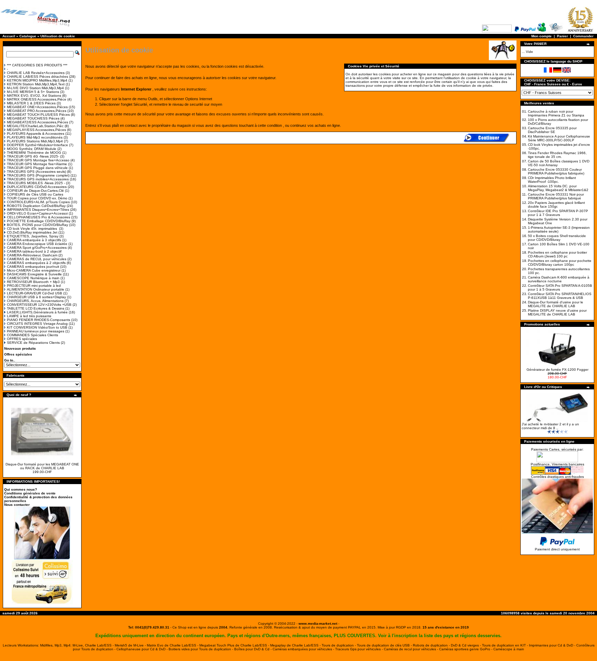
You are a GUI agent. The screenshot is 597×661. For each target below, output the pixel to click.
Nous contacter (17, 505)
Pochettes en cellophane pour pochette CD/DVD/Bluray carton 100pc (559, 262)
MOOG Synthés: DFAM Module (31, 149)
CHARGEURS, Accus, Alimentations (35, 301)
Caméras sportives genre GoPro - (466, 649)
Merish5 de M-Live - (131, 645)
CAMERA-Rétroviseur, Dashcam (32, 255)
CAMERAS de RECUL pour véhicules (36, 259)
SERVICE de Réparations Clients (33, 342)
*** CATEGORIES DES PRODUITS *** (37, 65)
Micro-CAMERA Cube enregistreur (33, 270)
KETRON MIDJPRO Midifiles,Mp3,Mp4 (37, 80)
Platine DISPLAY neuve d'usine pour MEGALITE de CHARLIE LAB (557, 312)
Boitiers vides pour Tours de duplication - (201, 649)
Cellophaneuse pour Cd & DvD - (142, 649)
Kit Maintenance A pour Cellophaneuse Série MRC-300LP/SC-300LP (559, 138)
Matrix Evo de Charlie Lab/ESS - (173, 645)
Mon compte (541, 36)
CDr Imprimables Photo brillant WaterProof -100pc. (552, 179)
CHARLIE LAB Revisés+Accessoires (36, 73)
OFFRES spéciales (22, 339)
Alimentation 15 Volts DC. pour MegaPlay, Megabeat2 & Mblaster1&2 (558, 188)
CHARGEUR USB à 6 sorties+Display (36, 297)
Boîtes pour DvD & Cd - (253, 649)
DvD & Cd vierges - (466, 645)
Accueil (8, 36)
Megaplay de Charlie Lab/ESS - (296, 645)
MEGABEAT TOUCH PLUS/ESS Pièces (38, 114)
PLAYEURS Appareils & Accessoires (35, 133)
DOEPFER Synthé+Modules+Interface (37, 145)
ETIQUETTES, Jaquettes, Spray (32, 236)
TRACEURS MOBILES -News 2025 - (36, 183)
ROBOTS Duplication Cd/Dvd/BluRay (36, 206)
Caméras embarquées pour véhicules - (304, 649)
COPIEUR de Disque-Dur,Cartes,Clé (35, 190)
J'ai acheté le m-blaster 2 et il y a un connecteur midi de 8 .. (550, 426)
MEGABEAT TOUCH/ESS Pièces (33, 118)
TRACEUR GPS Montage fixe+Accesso (38, 160)
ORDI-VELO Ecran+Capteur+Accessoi (37, 213)
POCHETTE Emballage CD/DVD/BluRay (38, 221)
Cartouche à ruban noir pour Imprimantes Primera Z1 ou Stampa (556, 113)
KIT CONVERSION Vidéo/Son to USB (37, 327)
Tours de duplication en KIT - (505, 645)
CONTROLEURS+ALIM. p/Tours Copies (38, 202)
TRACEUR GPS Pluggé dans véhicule (37, 168)
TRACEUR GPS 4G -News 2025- (33, 156)
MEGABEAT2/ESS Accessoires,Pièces (37, 122)
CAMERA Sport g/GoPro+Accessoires (37, 247)
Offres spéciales (18, 354)
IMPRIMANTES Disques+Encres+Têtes (38, 209)
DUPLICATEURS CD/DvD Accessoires (37, 187)
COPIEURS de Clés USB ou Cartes (35, 194)
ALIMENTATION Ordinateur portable (35, 289)
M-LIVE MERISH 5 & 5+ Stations (33, 92)
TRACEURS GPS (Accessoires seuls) (36, 171)
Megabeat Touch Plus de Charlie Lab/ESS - (234, 645)
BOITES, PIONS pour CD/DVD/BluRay (37, 225)
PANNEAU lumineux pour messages (35, 331)
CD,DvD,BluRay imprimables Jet (32, 232)
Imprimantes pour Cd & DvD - (552, 645)
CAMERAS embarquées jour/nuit (33, 266)
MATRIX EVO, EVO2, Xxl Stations (34, 95)
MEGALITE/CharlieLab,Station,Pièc (35, 126)
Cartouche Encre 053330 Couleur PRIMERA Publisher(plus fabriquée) (556, 171)
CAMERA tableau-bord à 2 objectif (34, 251)
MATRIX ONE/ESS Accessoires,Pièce (36, 99)
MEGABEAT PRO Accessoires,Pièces (36, 111)
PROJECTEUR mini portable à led (34, 285)
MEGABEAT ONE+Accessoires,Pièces (37, 107)
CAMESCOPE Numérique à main (33, 278)
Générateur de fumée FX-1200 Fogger (557, 369)
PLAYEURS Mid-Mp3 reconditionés (35, 137)
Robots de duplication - (432, 645)
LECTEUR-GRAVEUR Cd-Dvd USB (34, 293)
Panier (562, 36)
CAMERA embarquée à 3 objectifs (34, 240)
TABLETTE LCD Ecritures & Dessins (35, 308)
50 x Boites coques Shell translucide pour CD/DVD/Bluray (557, 238)
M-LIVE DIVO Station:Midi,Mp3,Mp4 (35, 88)
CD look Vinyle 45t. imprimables (32, 228)
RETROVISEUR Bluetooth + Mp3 (33, 282)
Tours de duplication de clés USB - (385, 645)
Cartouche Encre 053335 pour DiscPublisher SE (552, 130)
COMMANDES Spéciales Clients (32, 335)
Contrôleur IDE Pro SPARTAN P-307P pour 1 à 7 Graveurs (558, 213)
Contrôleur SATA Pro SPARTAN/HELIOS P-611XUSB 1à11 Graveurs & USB (559, 296)
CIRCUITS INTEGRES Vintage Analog (37, 323)
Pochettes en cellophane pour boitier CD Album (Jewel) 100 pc (557, 254)
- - (317, 623)
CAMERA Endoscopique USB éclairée (37, 244)
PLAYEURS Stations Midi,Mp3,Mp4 (35, 141)
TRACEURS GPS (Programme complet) (38, 175)
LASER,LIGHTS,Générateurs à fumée (37, 312)
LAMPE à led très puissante (29, 316)
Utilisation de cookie (57, 36)
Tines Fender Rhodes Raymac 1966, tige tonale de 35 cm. (557, 155)
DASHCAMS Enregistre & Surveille (34, 274)
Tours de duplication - (339, 645)
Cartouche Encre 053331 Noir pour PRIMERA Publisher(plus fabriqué (556, 196)
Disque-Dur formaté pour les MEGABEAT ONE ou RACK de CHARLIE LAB (42, 466)
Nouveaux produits (20, 348)
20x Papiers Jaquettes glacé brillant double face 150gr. (556, 204)
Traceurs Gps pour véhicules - (359, 649)
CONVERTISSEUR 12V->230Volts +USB (39, 304)
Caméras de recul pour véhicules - (411, 649)
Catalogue (27, 36)
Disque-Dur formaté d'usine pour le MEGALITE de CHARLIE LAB (555, 304)
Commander (583, 36)
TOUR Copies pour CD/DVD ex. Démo (37, 198)
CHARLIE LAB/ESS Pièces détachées (37, 76)
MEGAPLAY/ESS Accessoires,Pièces (36, 130)
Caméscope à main (508, 649)
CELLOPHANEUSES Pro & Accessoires (38, 217)
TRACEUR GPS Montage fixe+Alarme (37, 164)
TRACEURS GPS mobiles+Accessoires (38, 179)
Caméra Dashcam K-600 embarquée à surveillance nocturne (558, 279)
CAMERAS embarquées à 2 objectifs (36, 263)
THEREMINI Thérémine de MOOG (34, 152)
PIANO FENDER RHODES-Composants (38, 320)
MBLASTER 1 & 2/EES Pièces (31, 103)
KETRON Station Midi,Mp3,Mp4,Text (36, 84)
